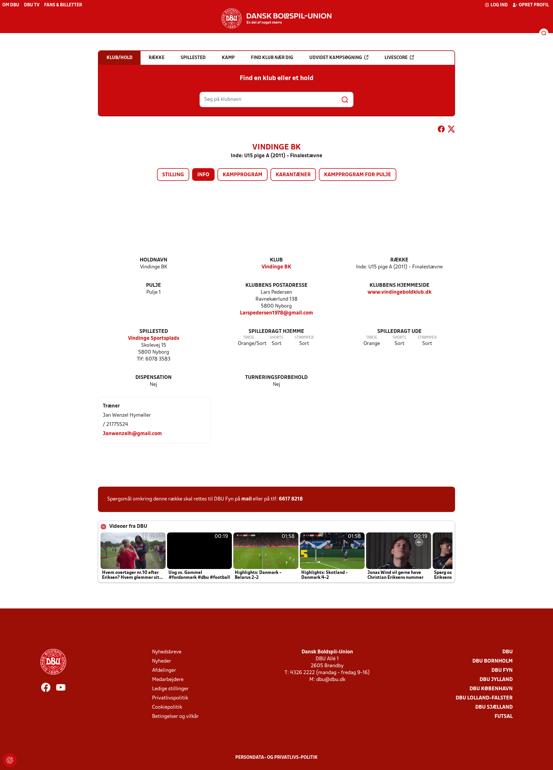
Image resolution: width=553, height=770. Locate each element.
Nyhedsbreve (166, 652)
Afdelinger (164, 670)
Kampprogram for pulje (357, 174)
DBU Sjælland (494, 707)
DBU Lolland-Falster (484, 698)
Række (399, 260)
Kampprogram (242, 174)
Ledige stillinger (170, 688)
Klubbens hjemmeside (399, 285)
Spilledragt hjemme (276, 331)
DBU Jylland (496, 679)
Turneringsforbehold (276, 377)
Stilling (173, 174)
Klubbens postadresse (276, 285)
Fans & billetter (63, 5)
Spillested (153, 331)
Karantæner (293, 174)
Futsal (504, 716)
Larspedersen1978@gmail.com (276, 313)
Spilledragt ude (399, 331)
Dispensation (153, 377)
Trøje (248, 338)
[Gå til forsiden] (276, 18)
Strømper (304, 338)
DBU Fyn (502, 670)
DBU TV (31, 5)
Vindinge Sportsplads (153, 338)
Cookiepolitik (167, 707)
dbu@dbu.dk (330, 679)
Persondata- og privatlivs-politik (276, 758)
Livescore (396, 58)
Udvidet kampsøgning (335, 58)
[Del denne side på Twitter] (451, 130)
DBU (507, 652)
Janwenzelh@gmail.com (132, 433)
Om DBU (10, 5)
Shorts (276, 338)
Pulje (153, 285)
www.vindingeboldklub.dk (399, 292)
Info (203, 174)
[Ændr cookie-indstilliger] (10, 760)
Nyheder (161, 661)
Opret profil (534, 5)
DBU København (491, 688)
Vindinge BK (276, 267)
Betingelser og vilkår (175, 716)
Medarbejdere (167, 679)
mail (246, 499)
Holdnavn (153, 260)
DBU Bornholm (492, 661)
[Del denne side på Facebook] (441, 130)
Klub (276, 260)
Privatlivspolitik (170, 698)
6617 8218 (291, 499)
